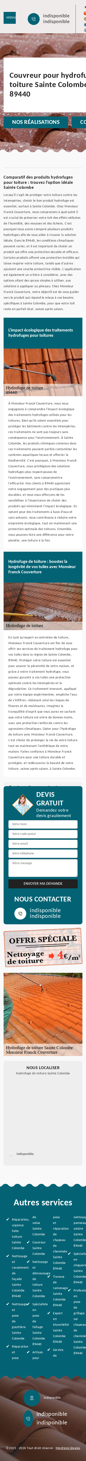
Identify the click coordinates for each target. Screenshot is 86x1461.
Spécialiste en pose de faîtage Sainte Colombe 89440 (35, 1324)
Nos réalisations (35, 122)
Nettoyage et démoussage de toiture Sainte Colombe (35, 1279)
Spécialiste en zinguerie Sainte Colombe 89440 (77, 1268)
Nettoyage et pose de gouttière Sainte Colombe (15, 1321)
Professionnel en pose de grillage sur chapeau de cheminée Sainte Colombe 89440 (77, 1322)
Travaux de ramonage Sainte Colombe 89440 (56, 1291)
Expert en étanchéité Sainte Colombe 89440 (56, 1328)
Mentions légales (68, 1448)
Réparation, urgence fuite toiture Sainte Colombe (15, 1234)
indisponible (56, 16)
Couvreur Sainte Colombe (35, 1248)
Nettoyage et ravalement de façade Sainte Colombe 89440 (15, 1276)
